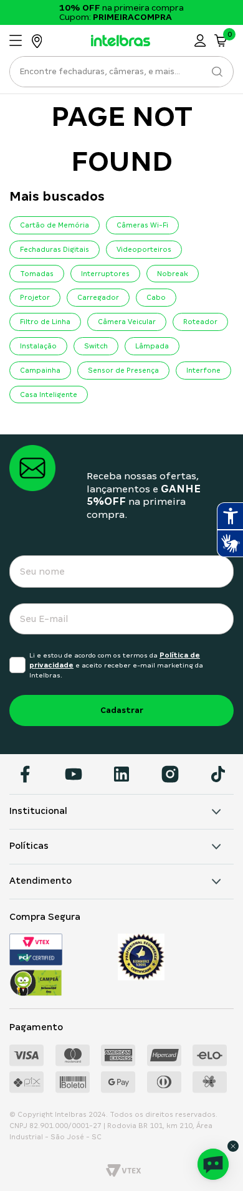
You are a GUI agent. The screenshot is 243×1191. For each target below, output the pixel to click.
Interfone (203, 370)
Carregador (98, 297)
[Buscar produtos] (216, 72)
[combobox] (121, 75)
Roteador (200, 321)
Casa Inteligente (48, 394)
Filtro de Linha (45, 321)
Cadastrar (121, 710)
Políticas (29, 846)
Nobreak (172, 273)
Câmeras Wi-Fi (142, 225)
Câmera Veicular (127, 321)
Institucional (38, 811)
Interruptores (105, 273)
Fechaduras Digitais (54, 249)
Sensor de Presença (123, 370)
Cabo (156, 297)
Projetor (35, 297)
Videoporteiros (144, 249)
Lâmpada (152, 346)
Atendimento (40, 881)
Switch (96, 346)
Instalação (38, 346)
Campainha (40, 370)
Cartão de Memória (54, 225)
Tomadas (37, 273)
